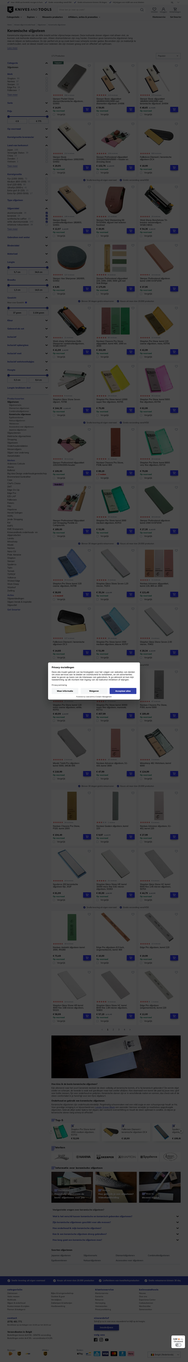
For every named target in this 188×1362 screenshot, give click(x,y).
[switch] (178, 1345)
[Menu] (183, 1337)
